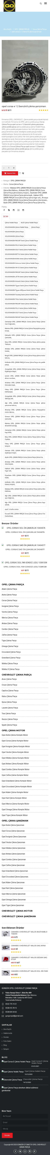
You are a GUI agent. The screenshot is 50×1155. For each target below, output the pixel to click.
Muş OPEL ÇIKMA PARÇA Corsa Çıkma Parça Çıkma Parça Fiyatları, (25, 438)
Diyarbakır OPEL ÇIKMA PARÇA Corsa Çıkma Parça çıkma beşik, (25, 477)
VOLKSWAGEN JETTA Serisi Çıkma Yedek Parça (21, 277)
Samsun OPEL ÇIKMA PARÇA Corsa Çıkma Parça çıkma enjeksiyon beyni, (25, 452)
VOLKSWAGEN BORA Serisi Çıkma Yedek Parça (21, 259)
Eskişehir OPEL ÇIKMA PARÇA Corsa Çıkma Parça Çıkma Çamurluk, (25, 336)
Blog (5, 1045)
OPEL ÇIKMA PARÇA (22, 29)
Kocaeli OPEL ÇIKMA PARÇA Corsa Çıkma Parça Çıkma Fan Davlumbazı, (25, 515)
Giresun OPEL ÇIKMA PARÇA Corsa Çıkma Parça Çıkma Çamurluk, (25, 418)
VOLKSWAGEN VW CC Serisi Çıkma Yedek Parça (21, 268)
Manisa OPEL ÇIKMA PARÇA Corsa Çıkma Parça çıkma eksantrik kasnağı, (25, 424)
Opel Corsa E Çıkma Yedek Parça (39, 1062)
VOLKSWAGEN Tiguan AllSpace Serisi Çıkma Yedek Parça (24, 290)
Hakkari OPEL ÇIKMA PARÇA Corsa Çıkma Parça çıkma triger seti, (25, 470)
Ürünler (6, 1037)
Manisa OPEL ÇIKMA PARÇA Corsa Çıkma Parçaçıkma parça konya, (25, 330)
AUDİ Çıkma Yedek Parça (29, 223)
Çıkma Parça (35, 227)
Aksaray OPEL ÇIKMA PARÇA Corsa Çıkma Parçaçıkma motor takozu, (25, 411)
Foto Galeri (7, 1041)
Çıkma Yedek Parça (11, 223)
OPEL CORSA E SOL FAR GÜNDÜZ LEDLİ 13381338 (25, 567)
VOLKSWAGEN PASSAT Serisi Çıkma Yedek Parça (21, 241)
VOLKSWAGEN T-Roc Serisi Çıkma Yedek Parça (20, 299)
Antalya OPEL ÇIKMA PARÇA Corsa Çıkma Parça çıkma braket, (25, 350)
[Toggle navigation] (45, 3)
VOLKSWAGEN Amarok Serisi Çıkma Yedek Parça (21, 281)
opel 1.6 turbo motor (12, 509)
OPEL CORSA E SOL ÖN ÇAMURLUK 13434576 (25, 532)
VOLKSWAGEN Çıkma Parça (14, 232)
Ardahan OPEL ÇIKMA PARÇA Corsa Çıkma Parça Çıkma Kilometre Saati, (25, 384)
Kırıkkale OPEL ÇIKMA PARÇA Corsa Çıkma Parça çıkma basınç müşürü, (25, 483)
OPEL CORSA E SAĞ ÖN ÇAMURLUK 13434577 (25, 549)
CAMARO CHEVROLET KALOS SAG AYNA (28, 946)
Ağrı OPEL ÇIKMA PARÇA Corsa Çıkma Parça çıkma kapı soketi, (25, 504)
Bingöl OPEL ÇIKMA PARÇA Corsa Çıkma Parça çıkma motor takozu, (25, 357)
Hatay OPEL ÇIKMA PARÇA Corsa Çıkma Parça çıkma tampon (25, 445)
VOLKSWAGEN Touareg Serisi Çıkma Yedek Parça (21, 295)
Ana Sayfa (7, 29)
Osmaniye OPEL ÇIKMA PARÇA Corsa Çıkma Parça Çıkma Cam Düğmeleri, (25, 323)
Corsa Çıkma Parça (40, 29)
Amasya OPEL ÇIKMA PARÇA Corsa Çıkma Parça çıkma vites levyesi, (25, 463)
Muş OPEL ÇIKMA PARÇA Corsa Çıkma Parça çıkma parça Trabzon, (25, 343)
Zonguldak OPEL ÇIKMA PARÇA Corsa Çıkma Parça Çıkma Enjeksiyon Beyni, (25, 370)
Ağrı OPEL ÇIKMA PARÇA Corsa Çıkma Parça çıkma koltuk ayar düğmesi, (25, 497)
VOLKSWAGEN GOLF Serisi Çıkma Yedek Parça (20, 250)
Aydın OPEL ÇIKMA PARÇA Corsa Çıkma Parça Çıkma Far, (24, 457)
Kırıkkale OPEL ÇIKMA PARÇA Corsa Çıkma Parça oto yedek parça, (25, 363)
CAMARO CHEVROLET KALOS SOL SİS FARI (29, 971)
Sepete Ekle (11, 173)
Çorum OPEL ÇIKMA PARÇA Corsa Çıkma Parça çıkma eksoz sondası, (25, 377)
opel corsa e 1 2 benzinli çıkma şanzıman (24, 106)
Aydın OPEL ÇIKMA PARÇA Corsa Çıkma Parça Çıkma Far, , (24, 203)
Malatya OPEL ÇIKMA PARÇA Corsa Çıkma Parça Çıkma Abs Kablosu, (25, 490)
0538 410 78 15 (11, 1008)
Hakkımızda (7, 1033)
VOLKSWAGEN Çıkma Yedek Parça (16, 227)
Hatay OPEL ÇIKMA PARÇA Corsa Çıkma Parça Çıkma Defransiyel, (25, 391)
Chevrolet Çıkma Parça (32, 1079)
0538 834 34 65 (11, 1012)
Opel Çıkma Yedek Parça (35, 1071)
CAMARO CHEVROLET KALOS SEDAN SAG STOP (29, 958)
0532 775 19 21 (11, 1004)
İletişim (6, 1049)
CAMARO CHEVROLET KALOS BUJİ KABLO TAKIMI (29, 933)
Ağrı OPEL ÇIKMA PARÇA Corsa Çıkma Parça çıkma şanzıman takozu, (25, 404)
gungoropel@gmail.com (14, 1016)
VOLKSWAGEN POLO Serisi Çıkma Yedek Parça (20, 245)
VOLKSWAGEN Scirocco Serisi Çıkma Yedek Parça (22, 263)
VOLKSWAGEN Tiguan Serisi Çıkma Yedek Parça (21, 286)
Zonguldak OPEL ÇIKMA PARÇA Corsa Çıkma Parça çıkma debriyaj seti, (25, 397)
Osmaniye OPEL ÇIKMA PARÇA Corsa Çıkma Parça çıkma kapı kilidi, (25, 431)
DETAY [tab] (5, 216)
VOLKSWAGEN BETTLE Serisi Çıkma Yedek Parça (21, 254)
